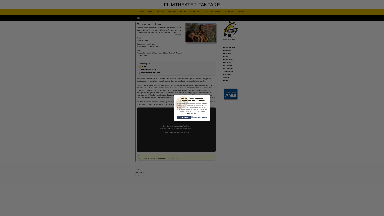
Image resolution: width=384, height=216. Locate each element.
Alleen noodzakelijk (200, 117)
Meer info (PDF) (192, 113)
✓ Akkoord (184, 117)
